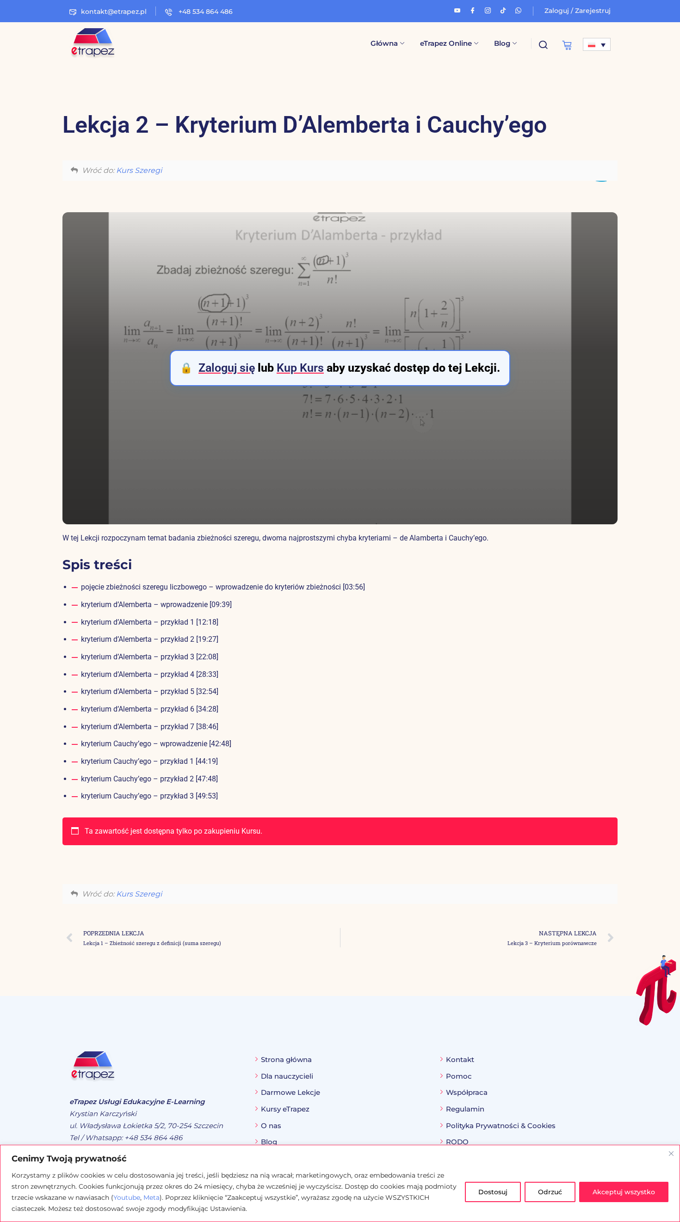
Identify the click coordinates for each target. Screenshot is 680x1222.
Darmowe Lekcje (290, 1092)
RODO (457, 1141)
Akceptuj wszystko (624, 1192)
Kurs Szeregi (139, 170)
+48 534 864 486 (205, 11)
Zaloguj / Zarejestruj (577, 10)
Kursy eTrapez (285, 1109)
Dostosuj (492, 1192)
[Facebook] (473, 9)
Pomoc (459, 1076)
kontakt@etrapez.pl (114, 11)
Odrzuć (550, 1192)
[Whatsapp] (518, 9)
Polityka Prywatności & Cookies (501, 1125)
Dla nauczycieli (287, 1076)
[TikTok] (503, 9)
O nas (271, 1125)
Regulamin (465, 1109)
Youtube (126, 1197)
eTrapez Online (446, 43)
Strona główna (286, 1059)
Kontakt (460, 1059)
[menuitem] (597, 44)
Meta (151, 1197)
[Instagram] (488, 9)
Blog (502, 43)
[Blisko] (671, 1153)
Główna (384, 43)
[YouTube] (457, 9)
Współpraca (467, 1092)
